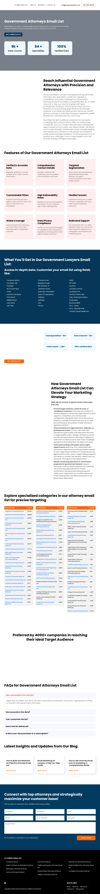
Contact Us (51, 5)
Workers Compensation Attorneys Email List (43, 526)
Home (68, 886)
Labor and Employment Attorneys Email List (12, 558)
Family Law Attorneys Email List (15, 549)
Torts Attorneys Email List (44, 551)
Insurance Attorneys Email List (14, 563)
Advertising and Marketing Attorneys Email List (76, 522)
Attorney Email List (20, 5)
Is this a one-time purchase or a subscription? (27, 733)
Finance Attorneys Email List (14, 599)
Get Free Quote (88, 5)
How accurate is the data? (18, 712)
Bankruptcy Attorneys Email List (15, 587)
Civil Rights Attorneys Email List (46, 539)
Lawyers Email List (12, 862)
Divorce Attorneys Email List (45, 535)
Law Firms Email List (44, 862)
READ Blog (11, 771)
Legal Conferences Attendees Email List (19, 865)
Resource (41, 5)
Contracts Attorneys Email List (14, 576)
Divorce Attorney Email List (15, 872)
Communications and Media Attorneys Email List (45, 574)
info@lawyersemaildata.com (70, 5)
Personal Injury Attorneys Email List (49, 871)
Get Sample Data (13, 34)
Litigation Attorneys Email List (14, 511)
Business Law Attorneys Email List (80, 862)
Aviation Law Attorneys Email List (78, 564)
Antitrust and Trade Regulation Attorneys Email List (46, 568)
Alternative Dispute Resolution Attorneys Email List (46, 512)
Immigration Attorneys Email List (46, 559)
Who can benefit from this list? (20, 695)
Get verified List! (14, 361)
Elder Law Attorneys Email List (45, 578)
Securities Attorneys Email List (45, 516)
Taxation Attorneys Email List (14, 583)
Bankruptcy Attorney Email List (16, 869)
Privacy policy (80, 889)
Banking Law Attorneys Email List (15, 595)
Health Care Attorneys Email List (78, 611)
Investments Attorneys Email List (46, 547)
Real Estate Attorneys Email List (15, 514)
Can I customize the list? (17, 719)
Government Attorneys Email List (15, 580)
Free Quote (83, 886)
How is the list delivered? (17, 726)
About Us (33, 5)
